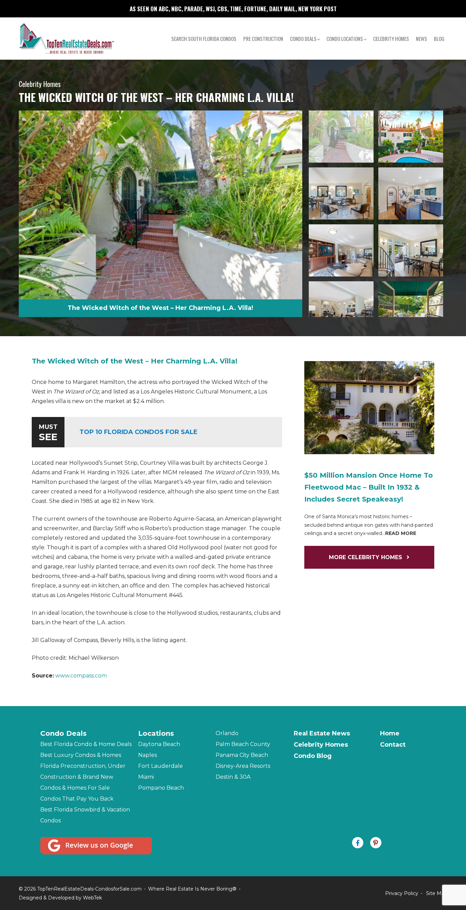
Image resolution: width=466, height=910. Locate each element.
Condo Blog (313, 756)
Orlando (227, 733)
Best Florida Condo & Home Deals (86, 744)
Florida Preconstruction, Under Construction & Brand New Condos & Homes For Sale (83, 777)
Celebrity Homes (391, 38)
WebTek (92, 898)
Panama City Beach (242, 755)
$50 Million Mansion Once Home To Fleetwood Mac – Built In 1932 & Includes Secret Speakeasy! (368, 487)
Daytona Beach (159, 744)
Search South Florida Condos (203, 38)
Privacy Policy (401, 893)
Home (389, 733)
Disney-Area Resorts (243, 766)
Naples (147, 755)
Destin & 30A (233, 777)
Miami (146, 777)
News (421, 38)
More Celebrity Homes (366, 557)
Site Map (436, 893)
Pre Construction (263, 38)
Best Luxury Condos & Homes (80, 755)
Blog (439, 38)
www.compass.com (81, 675)
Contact (393, 744)
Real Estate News (322, 733)
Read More (400, 533)
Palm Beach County (243, 744)
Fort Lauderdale (160, 766)
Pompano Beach (161, 788)
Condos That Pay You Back (77, 798)
